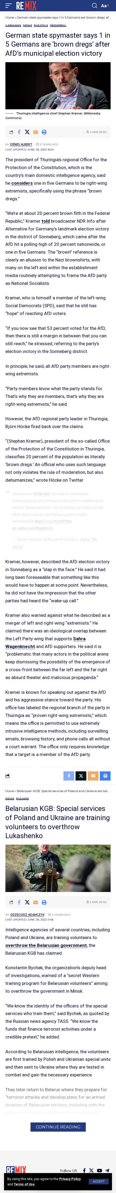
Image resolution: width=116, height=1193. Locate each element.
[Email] (35, 132)
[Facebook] (84, 1171)
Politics (41, 25)
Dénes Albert (21, 144)
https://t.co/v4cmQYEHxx (53, 521)
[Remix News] (26, 5)
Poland (22, 798)
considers (22, 183)
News (27, 25)
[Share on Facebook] (19, 132)
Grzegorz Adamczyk (27, 914)
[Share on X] (27, 132)
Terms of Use (24, 1184)
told (46, 221)
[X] (91, 1171)
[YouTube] (99, 1171)
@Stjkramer (41, 494)
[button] (99, 1181)
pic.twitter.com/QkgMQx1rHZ (32, 528)
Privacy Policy (70, 1179)
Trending (58, 25)
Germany (13, 25)
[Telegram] (107, 1171)
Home (9, 17)
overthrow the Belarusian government (46, 945)
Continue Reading (58, 1126)
